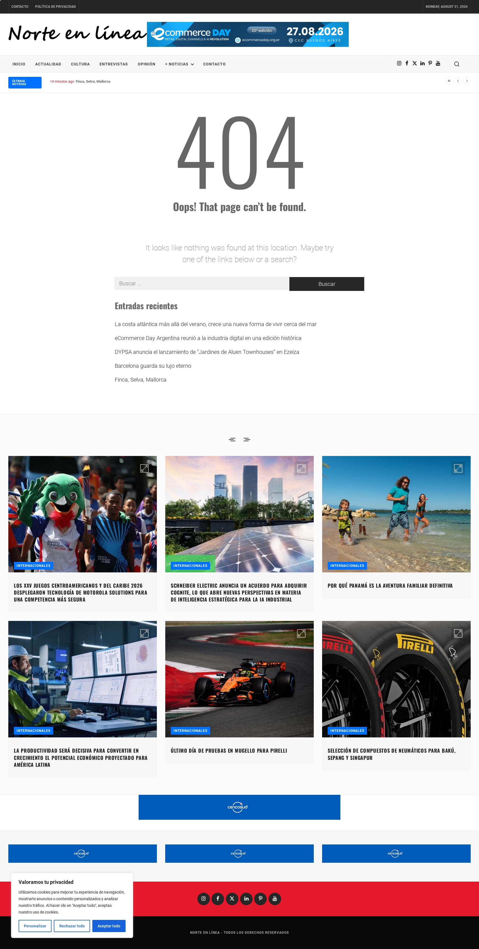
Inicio (19, 64)
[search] (456, 64)
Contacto (19, 7)
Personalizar (35, 926)
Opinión (147, 64)
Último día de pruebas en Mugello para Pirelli (229, 750)
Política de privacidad (55, 7)
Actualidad (48, 64)
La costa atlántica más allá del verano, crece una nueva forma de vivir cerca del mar (216, 324)
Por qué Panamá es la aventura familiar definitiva (390, 585)
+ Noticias (176, 64)
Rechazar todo (72, 926)
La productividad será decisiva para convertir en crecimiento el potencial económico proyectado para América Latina (81, 757)
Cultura (80, 64)
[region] (72, 905)
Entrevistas (114, 64)
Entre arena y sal (89, 81)
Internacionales (33, 566)
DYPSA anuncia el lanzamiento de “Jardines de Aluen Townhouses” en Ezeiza (207, 352)
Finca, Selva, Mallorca (141, 379)
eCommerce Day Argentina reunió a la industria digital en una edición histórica (208, 338)
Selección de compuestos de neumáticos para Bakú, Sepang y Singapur (392, 754)
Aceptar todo (109, 926)
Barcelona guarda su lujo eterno (153, 365)
